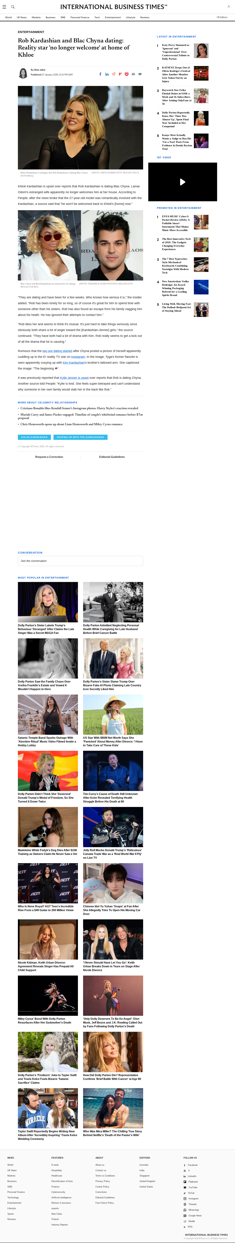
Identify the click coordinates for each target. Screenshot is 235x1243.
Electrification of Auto (62, 1181)
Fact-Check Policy (104, 1203)
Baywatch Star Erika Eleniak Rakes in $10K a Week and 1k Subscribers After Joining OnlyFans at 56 (176, 97)
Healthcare (56, 1175)
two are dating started (57, 351)
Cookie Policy (102, 1186)
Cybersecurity (58, 1192)
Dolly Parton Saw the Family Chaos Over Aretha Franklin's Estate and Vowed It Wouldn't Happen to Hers (44, 685)
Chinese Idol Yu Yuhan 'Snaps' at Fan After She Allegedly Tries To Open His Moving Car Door (111, 910)
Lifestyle (130, 17)
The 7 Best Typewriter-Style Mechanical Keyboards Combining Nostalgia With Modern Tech (175, 265)
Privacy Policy (102, 1181)
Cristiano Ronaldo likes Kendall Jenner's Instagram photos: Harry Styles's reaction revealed (79, 408)
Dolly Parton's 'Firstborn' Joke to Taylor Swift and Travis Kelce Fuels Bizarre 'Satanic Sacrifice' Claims (47, 1079)
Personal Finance (80, 17)
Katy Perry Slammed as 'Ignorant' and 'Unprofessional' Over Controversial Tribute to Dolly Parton (176, 52)
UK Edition (222, 17)
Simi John (39, 69)
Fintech (55, 1219)
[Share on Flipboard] (120, 74)
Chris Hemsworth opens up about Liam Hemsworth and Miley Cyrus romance (71, 424)
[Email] (133, 74)
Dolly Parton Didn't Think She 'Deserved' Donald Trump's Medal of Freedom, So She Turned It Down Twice (46, 798)
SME (63, 17)
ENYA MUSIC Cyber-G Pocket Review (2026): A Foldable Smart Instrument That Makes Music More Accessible (176, 223)
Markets (36, 17)
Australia (144, 1165)
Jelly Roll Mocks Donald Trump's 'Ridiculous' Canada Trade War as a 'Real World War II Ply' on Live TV (112, 854)
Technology (13, 1197)
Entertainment (113, 17)
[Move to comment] (140, 74)
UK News (22, 17)
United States (146, 1186)
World (8, 17)
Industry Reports (59, 1224)
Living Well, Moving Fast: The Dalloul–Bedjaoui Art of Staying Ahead (176, 307)
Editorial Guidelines (112, 456)
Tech (97, 17)
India (142, 1170)
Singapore (144, 1175)
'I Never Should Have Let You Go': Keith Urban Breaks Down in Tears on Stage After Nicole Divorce (111, 966)
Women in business (61, 1203)
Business (50, 17)
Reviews (144, 17)
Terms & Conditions (105, 1175)
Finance (55, 1186)
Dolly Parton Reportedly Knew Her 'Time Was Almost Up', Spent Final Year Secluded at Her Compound (176, 119)
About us (99, 1165)
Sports (10, 1214)
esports (55, 1208)
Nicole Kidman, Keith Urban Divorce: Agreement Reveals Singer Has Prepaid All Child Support (45, 966)
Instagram (78, 357)
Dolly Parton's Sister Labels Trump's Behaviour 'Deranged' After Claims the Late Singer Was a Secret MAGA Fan (46, 629)
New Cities (56, 1214)
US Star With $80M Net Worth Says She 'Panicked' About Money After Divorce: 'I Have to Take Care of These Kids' (113, 741)
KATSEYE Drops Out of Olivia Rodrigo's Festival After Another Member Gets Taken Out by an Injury (176, 74)
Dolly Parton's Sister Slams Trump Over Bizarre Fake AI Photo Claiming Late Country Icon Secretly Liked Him (112, 685)
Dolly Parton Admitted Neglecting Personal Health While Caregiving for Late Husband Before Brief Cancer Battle (111, 629)
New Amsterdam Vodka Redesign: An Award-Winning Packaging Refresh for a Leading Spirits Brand (175, 288)
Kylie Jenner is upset (74, 378)
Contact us (100, 1170)
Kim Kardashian (74, 362)
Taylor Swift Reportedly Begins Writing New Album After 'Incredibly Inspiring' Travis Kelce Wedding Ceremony (47, 1135)
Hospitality (56, 1170)
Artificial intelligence (61, 1197)
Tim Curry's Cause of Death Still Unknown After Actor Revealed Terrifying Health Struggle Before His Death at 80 (110, 798)
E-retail (54, 1165)
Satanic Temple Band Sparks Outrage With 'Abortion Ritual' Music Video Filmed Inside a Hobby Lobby (47, 741)
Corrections (101, 1192)
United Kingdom (147, 1181)
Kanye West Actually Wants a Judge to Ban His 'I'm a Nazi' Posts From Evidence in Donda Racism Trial (177, 142)
